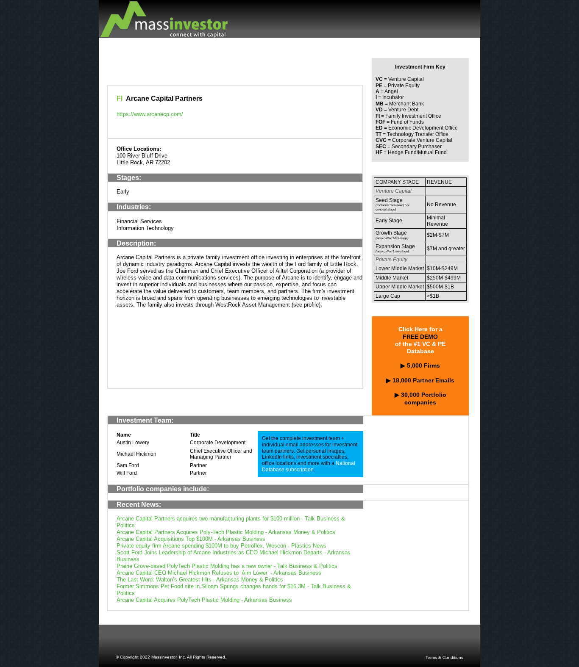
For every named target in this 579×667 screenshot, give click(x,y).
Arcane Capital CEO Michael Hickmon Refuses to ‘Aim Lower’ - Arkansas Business (219, 573)
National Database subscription (308, 466)
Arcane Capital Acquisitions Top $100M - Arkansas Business (191, 539)
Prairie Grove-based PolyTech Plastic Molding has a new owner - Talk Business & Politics (227, 566)
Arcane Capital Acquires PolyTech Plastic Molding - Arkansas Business (204, 600)
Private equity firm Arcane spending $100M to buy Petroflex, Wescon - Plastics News (221, 545)
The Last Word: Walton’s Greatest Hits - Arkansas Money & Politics (200, 579)
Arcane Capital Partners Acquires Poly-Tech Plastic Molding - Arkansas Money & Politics (226, 532)
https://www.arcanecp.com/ (150, 114)
